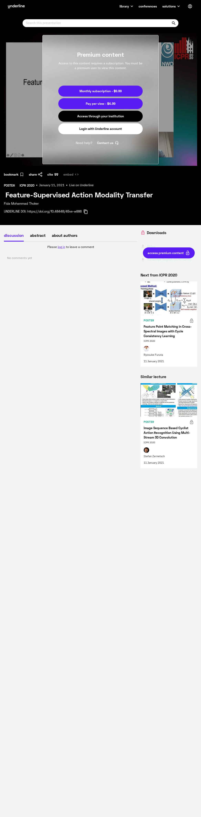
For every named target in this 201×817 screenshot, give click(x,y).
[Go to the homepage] (16, 6)
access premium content (166, 253)
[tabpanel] (70, 253)
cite (50, 174)
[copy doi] (88, 211)
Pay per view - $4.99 (100, 103)
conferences (148, 6)
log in (61, 247)
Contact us (105, 143)
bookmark (11, 174)
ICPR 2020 (168, 275)
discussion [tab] (14, 235)
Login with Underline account (100, 128)
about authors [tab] (65, 235)
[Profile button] (190, 6)
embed (68, 174)
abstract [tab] (38, 235)
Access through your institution (100, 116)
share (33, 174)
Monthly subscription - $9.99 (100, 91)
